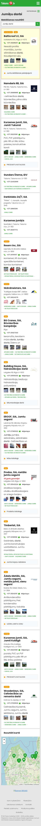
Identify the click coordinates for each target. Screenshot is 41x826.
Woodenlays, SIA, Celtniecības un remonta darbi (14, 693)
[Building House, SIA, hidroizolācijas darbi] (6, 390)
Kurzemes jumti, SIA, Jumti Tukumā (16, 124)
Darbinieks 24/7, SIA (15, 197)
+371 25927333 (12, 333)
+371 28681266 (12, 209)
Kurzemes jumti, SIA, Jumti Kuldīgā (16, 639)
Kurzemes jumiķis (14, 220)
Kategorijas (31, 11)
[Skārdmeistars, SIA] (6, 301)
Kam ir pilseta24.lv (13, 801)
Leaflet (21, 784)
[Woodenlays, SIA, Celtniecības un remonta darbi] (6, 718)
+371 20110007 (11, 255)
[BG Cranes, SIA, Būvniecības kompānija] (6, 347)
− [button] (4, 742)
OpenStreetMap (29, 784)
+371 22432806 (12, 182)
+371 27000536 (11, 703)
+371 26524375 (12, 297)
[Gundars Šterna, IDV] (34, 179)
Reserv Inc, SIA (12, 245)
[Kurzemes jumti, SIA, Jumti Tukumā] (6, 152)
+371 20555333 (11, 376)
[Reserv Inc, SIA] (6, 269)
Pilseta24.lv (27, 801)
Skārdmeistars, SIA (15, 288)
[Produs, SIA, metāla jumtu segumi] (6, 499)
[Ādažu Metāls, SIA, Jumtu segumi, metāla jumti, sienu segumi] (6, 611)
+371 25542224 (11, 484)
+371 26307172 (12, 230)
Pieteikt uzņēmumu (11, 808)
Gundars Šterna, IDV (15, 175)
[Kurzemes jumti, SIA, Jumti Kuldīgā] (6, 664)
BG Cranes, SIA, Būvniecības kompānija (13, 323)
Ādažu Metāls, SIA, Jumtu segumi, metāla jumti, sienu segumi (15, 580)
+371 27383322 (11, 431)
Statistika (19, 812)
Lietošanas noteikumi (15, 805)
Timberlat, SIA (12, 525)
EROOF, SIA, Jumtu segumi (14, 418)
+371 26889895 (11, 93)
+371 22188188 (11, 537)
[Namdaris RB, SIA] (6, 107)
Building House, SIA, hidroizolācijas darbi (16, 368)
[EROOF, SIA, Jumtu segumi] (6, 446)
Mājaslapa (24, 43)
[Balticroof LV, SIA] (6, 60)
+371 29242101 (11, 594)
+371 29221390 (11, 134)
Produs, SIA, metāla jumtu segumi (15, 474)
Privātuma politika (27, 808)
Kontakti (29, 805)
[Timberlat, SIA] (34, 529)
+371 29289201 (11, 43)
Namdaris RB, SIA (14, 83)
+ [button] (4, 739)
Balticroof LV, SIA (14, 36)
